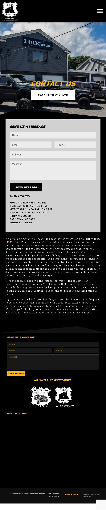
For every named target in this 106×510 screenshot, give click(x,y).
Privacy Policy (71, 495)
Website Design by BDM (91, 496)
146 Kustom (12, 242)
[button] (100, 11)
